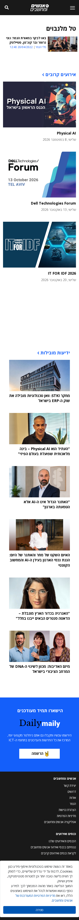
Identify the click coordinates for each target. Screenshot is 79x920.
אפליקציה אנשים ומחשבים (60, 822)
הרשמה (37, 753)
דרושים (72, 792)
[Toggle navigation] (71, 8)
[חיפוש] (6, 7)
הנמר (73, 804)
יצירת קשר (70, 785)
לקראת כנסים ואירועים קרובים (58, 853)
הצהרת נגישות (67, 810)
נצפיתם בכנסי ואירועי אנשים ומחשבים (53, 847)
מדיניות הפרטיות (66, 816)
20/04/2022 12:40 (21, 47)
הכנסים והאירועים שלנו (62, 841)
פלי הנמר (40, 47)
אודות (72, 798)
